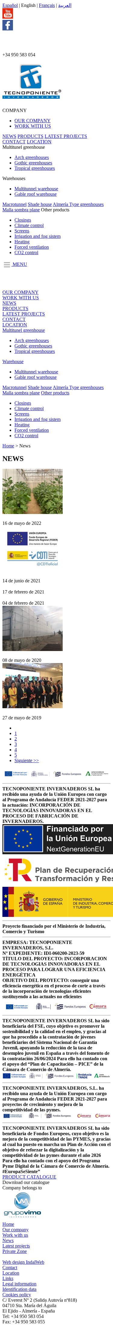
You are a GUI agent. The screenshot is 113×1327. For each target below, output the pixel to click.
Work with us (15, 1235)
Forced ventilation (31, 247)
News (8, 1240)
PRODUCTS (30, 136)
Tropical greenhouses (34, 168)
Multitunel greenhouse (23, 330)
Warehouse (13, 361)
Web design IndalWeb (23, 1262)
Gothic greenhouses (33, 162)
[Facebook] (7, 28)
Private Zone (14, 1251)
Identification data (19, 1289)
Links (7, 1278)
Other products (55, 392)
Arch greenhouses (31, 157)
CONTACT (14, 141)
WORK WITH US (32, 126)
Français (47, 5)
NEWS (9, 136)
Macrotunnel (14, 204)
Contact (9, 1267)
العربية (64, 5)
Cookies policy (16, 1294)
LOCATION (39, 141)
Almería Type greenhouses (78, 204)
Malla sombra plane (21, 209)
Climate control (29, 225)
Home (8, 445)
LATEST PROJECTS (66, 136)
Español (10, 5)
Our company (15, 1229)
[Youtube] (7, 17)
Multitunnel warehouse (36, 188)
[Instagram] (12, 49)
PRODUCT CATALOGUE (29, 1176)
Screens (21, 230)
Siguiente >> (26, 760)
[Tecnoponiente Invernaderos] (31, 95)
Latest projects (16, 1245)
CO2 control (26, 252)
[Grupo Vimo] (22, 1218)
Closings (22, 220)
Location (10, 1273)
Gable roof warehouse (35, 194)
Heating (22, 241)
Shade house (40, 204)
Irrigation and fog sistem (37, 236)
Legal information (19, 1283)
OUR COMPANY (32, 120)
